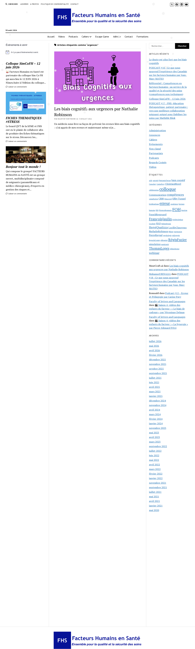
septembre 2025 (158, 373)
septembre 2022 (158, 446)
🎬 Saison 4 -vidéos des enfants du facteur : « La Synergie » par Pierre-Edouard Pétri (168, 324)
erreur (165, 203)
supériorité (165, 244)
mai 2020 (154, 510)
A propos (34, 4)
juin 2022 (154, 455)
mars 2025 (155, 391)
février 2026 (155, 355)
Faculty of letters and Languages (167, 301)
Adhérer (24, 4)
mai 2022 (154, 460)
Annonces (154, 135)
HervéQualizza (158, 227)
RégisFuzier (177, 239)
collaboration (154, 190)
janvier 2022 (156, 478)
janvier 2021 (156, 505)
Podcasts (73, 36)
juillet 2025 (155, 377)
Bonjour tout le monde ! (23, 166)
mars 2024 (155, 414)
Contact (74, 4)
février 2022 (155, 473)
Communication (157, 194)
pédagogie (176, 235)
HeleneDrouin (166, 224)
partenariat (178, 232)
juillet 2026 (155, 341)
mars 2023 (155, 441)
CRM (161, 198)
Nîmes (171, 232)
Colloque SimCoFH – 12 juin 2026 (23, 65)
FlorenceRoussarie (165, 210)
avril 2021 (154, 501)
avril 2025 (154, 387)
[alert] (26, 52)
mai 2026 (154, 345)
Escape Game (102, 36)
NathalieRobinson (158, 231)
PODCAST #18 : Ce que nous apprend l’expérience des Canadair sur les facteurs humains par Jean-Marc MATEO (168, 281)
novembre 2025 (157, 364)
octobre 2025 (156, 368)
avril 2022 (154, 464)
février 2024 (155, 419)
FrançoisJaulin (160, 219)
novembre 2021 (157, 482)
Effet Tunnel (179, 198)
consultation (153, 199)
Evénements (156, 144)
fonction (184, 210)
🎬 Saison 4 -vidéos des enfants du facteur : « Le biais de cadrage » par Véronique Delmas (167, 308)
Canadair (152, 184)
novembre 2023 (157, 428)
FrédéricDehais (177, 220)
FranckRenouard (158, 214)
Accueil (51, 36)
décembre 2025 (157, 359)
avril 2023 (154, 437)
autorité (156, 180)
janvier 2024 (156, 423)
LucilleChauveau (177, 227)
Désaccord (168, 199)
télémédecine (174, 249)
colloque (167, 189)
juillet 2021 (155, 492)
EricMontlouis (154, 204)
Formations (142, 36)
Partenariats (156, 153)
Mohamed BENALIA (160, 274)
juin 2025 (154, 382)
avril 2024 (154, 409)
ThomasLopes (159, 248)
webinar (154, 253)
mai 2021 (154, 496)
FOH (176, 209)
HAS (158, 223)
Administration (157, 130)
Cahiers (85, 36)
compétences (175, 194)
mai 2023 (154, 432)
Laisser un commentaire (17, 87)
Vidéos (152, 167)
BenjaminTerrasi (165, 180)
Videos (61, 36)
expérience (174, 204)
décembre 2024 (157, 400)
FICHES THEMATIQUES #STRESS (23, 119)
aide (150, 180)
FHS (157, 210)
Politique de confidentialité (55, 4)
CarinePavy (160, 184)
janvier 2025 (156, 396)
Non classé (155, 148)
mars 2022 (155, 469)
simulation (155, 244)
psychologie (167, 235)
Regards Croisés (157, 162)
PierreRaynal (156, 235)
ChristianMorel (173, 183)
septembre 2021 (158, 487)
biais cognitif (178, 180)
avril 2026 (154, 350)
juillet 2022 (155, 451)
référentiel (164, 240)
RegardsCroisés (154, 240)
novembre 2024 (157, 405)
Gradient (152, 224)
